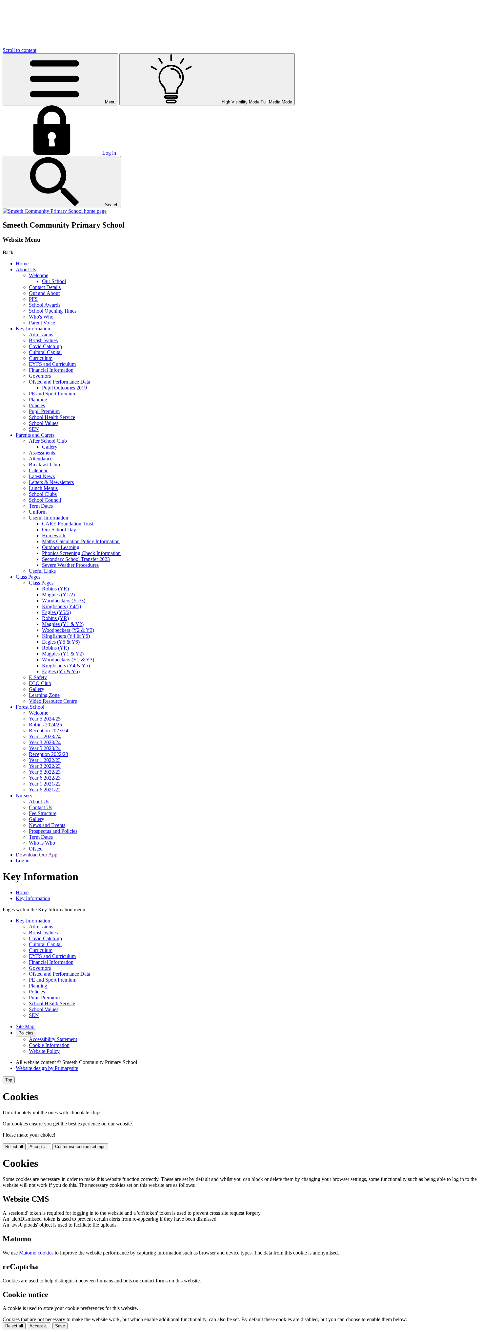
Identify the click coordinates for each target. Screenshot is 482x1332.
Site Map (25, 1026)
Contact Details (45, 287)
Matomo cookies (36, 1252)
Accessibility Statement (53, 1039)
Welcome (38, 275)
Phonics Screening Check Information (81, 553)
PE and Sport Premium (52, 393)
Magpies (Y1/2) (58, 594)
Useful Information (48, 518)
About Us (26, 269)
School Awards (44, 305)
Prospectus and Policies (53, 831)
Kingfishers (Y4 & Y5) (66, 636)
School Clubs (43, 494)
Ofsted (36, 849)
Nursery (24, 795)
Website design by (47, 1068)
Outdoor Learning (60, 547)
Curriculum (40, 358)
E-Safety (38, 677)
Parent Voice (42, 322)
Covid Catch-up (45, 346)
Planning (38, 399)
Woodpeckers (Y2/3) (63, 600)
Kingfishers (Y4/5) (61, 606)
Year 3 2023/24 (45, 742)
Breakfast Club (44, 464)
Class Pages (28, 577)
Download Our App (36, 854)
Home (22, 263)
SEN (34, 429)
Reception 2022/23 (48, 754)
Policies (37, 405)
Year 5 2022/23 (45, 772)
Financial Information (51, 370)
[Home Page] (55, 211)
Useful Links (42, 571)
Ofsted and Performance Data (59, 382)
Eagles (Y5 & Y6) (61, 642)
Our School (54, 281)
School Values (43, 423)
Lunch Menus (43, 488)
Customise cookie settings (80, 1146)
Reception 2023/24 (48, 730)
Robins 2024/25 (45, 724)
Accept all (39, 1146)
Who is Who (42, 843)
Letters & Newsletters (51, 482)
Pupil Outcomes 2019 (64, 387)
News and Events (47, 825)
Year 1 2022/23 (45, 760)
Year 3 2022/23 (45, 766)
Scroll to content (19, 50)
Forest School (30, 707)
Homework (54, 535)
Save (60, 1325)
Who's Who (41, 317)
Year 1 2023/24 (45, 736)
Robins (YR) (55, 588)
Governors (40, 376)
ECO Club (40, 683)
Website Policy (44, 1051)
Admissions (41, 334)
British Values (43, 340)
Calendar (38, 470)
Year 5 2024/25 (45, 719)
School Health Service (52, 417)
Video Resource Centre (53, 701)
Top (8, 1079)
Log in (23, 860)
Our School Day (59, 529)
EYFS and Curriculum (52, 364)
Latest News (42, 476)
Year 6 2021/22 (45, 789)
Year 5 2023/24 (45, 748)
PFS (33, 299)
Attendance (40, 458)
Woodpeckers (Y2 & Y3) (68, 630)
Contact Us (40, 807)
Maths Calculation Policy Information (81, 541)
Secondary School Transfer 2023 (76, 559)
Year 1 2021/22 (45, 784)
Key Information (33, 328)
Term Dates (41, 506)
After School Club (48, 441)
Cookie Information (49, 1045)
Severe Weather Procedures (70, 565)
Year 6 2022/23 (45, 778)
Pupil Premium (44, 411)
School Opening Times (52, 311)
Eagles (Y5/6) (56, 612)
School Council (45, 500)
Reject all (14, 1146)
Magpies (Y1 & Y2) (63, 624)
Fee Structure (42, 813)
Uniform (38, 512)
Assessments (42, 452)
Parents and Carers (35, 435)
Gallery (49, 447)
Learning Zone (44, 695)
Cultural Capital (45, 352)
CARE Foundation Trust (67, 523)
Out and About (44, 293)
